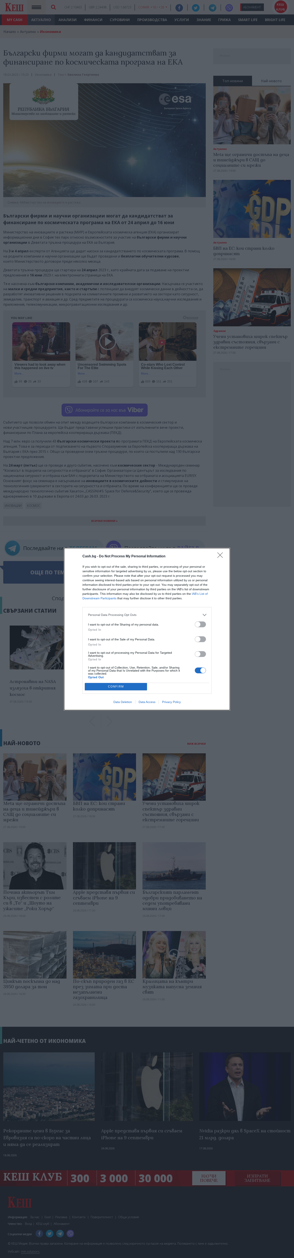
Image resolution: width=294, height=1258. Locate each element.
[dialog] (147, 629)
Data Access (147, 702)
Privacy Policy (171, 702)
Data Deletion (122, 702)
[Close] (221, 556)
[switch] (200, 624)
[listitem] (147, 615)
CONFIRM (116, 686)
